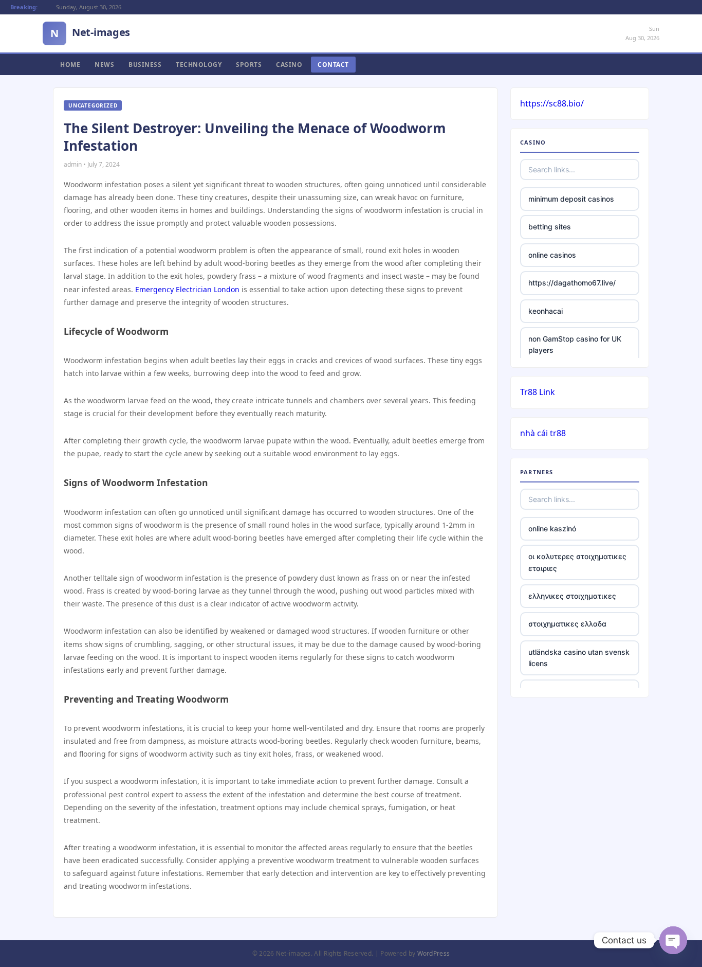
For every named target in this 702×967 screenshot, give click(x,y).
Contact (333, 64)
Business (144, 64)
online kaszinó (552, 528)
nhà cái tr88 (543, 433)
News (104, 64)
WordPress (433, 953)
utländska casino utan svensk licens (579, 658)
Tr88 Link (537, 392)
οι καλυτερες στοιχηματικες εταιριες (577, 562)
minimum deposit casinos (571, 198)
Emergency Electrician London (187, 289)
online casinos (552, 254)
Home (70, 64)
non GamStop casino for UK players (574, 344)
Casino (289, 64)
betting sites (549, 226)
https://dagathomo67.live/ (572, 282)
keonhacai (545, 311)
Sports (249, 64)
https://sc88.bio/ (552, 103)
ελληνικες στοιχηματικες (572, 596)
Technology (198, 64)
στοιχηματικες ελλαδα (567, 623)
